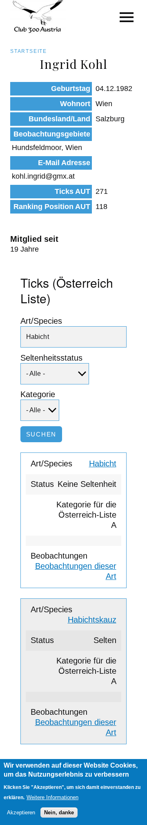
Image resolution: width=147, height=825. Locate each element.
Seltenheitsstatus (51, 357)
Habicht (102, 463)
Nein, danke (59, 812)
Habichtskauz (92, 619)
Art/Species (41, 320)
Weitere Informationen (52, 797)
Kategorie (37, 394)
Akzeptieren (21, 812)
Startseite (28, 51)
